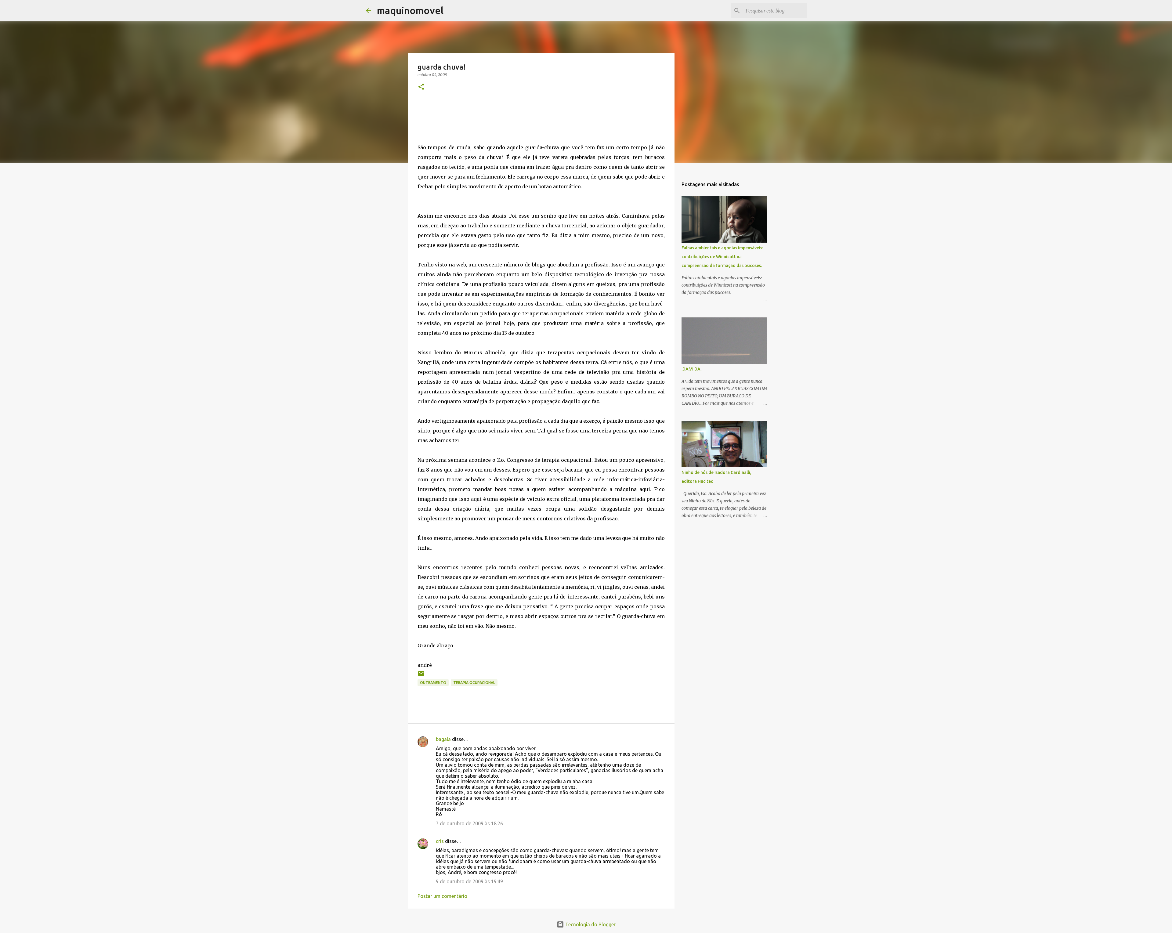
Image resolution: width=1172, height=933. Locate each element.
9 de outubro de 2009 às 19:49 (469, 881)
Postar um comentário (442, 896)
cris (440, 841)
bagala (443, 739)
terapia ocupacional (474, 683)
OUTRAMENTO (433, 683)
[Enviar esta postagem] (421, 676)
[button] (421, 87)
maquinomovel (410, 10)
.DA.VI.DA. (691, 369)
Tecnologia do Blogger (590, 924)
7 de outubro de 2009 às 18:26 (469, 823)
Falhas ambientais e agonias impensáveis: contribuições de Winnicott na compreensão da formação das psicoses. (722, 256)
